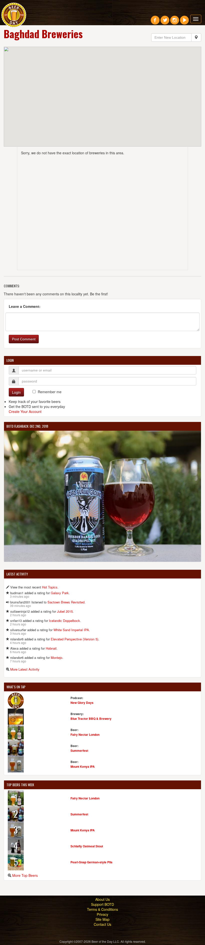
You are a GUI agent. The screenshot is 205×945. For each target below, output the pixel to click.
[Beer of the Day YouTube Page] (184, 21)
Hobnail (51, 648)
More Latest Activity (25, 669)
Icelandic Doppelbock (64, 620)
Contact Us (102, 924)
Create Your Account (25, 411)
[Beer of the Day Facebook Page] (155, 21)
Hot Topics (50, 587)
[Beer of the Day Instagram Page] (174, 21)
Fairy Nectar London (85, 734)
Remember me (50, 391)
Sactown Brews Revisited (66, 602)
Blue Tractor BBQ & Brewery (91, 718)
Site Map (103, 919)
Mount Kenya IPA (82, 766)
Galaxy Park (60, 592)
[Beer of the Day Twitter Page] (164, 21)
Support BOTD (102, 904)
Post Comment (24, 339)
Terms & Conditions (102, 909)
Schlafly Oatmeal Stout (86, 846)
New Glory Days (82, 702)
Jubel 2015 (65, 611)
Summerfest (79, 750)
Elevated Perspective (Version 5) (74, 639)
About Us (102, 899)
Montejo (56, 657)
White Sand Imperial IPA (71, 629)
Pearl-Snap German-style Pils (91, 862)
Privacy (102, 914)
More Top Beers (25, 875)
